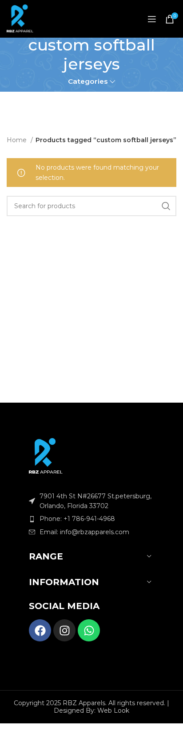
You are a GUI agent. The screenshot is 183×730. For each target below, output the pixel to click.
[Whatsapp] (89, 630)
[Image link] (46, 455)
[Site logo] (20, 19)
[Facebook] (40, 630)
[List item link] (91, 519)
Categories (88, 81)
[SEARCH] (166, 206)
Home (17, 140)
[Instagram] (64, 630)
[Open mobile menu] (152, 19)
